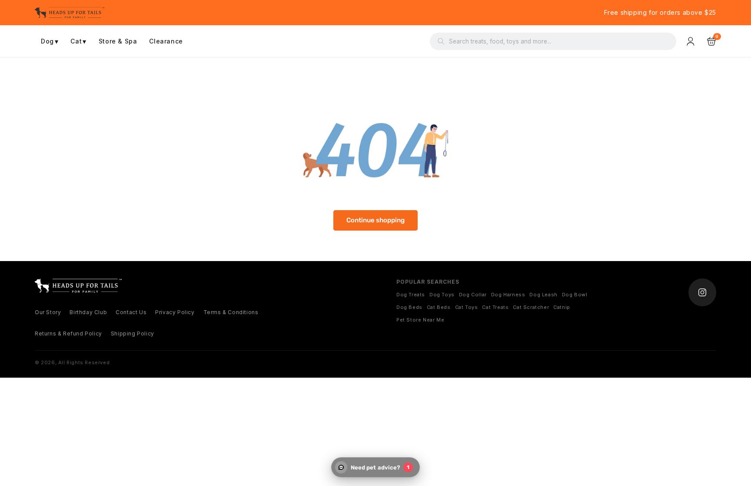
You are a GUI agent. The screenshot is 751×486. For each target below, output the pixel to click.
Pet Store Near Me (420, 320)
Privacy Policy (174, 312)
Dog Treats (410, 295)
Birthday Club (88, 312)
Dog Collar (473, 295)
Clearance (166, 41)
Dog (49, 41)
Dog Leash (543, 295)
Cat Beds (439, 307)
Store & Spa (118, 41)
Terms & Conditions (231, 312)
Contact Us (131, 312)
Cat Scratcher (531, 307)
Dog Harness (508, 295)
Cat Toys (466, 307)
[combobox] (558, 41)
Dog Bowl (575, 295)
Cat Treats (495, 307)
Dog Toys (442, 295)
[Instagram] (702, 292)
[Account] (691, 41)
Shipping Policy (132, 333)
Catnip (561, 307)
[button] (711, 41)
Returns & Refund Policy (68, 333)
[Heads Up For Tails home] (78, 285)
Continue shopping (375, 220)
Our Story (48, 312)
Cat (78, 41)
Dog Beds (409, 307)
